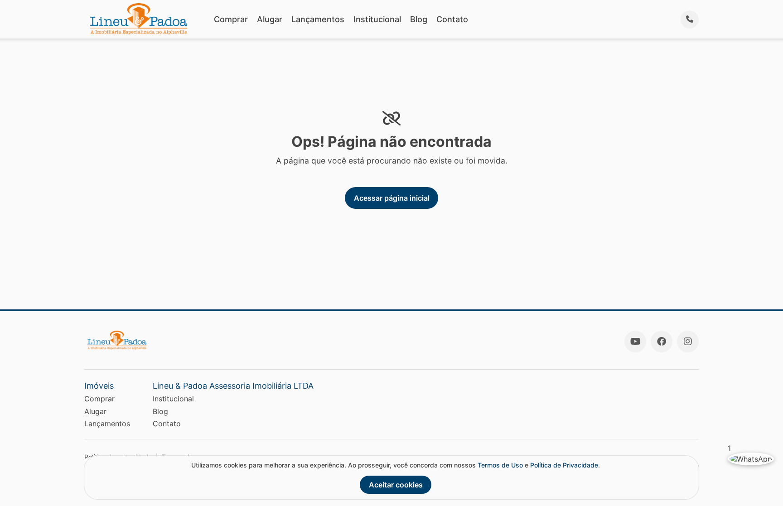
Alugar (269, 19)
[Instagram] (688, 341)
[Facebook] (661, 341)
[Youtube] (635, 341)
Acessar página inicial (392, 197)
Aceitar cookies (396, 484)
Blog (418, 19)
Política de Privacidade (564, 465)
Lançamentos (317, 19)
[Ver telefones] (690, 19)
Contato (452, 19)
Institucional (377, 19)
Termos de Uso (500, 465)
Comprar (231, 19)
